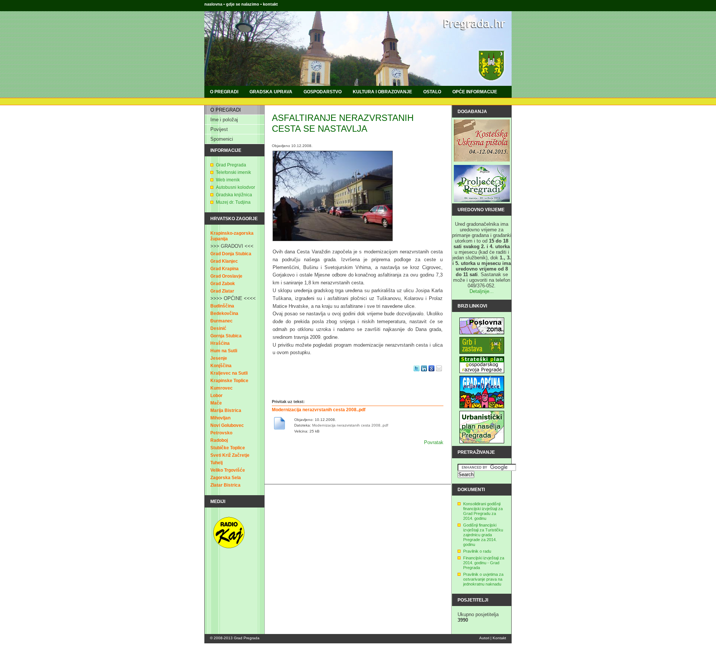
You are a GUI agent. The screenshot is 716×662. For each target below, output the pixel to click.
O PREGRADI (224, 91)
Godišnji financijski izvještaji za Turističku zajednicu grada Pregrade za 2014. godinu (483, 535)
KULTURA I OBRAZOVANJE (382, 91)
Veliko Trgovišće (227, 470)
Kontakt (499, 638)
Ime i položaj (224, 119)
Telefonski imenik (233, 172)
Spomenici (221, 139)
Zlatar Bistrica (225, 485)
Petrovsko (221, 432)
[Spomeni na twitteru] (417, 373)
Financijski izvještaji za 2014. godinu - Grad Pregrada (483, 563)
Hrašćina (220, 343)
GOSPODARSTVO (323, 91)
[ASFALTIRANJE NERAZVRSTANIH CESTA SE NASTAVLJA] (333, 243)
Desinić (218, 328)
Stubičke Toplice (227, 447)
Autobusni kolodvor (235, 187)
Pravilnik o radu (477, 551)
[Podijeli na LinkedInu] (424, 373)
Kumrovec (221, 388)
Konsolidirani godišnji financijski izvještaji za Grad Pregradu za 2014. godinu (483, 511)
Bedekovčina (224, 313)
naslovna (213, 4)
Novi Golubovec (227, 425)
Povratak (433, 442)
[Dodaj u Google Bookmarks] (431, 373)
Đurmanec (221, 321)
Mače (216, 403)
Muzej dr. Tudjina (233, 202)
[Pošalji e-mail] (439, 373)
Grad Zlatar (222, 291)
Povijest (219, 129)
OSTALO (432, 91)
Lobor (216, 395)
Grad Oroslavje (226, 276)
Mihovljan (220, 418)
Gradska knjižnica (234, 194)
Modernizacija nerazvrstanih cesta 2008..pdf (318, 409)
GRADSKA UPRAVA (270, 91)
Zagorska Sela (225, 477)
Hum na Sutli (223, 350)
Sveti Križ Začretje (229, 455)
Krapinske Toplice (229, 380)
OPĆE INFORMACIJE (474, 91)
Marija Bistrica (225, 410)
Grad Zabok (222, 283)
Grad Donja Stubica (230, 253)
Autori (484, 638)
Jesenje (218, 358)
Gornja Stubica (226, 335)
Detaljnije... (482, 291)
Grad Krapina (224, 268)
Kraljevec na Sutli (229, 373)
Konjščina (221, 365)
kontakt (270, 4)
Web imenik (228, 179)
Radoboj (219, 440)
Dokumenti (471, 489)
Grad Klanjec (224, 261)
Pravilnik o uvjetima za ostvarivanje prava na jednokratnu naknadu (483, 579)
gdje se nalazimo (243, 4)
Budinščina (222, 306)
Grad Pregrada (231, 165)
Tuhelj (216, 462)
